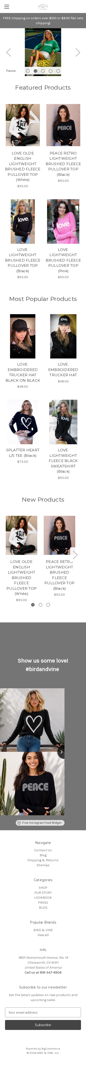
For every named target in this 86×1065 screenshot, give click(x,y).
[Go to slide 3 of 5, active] (43, 71)
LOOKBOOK (43, 898)
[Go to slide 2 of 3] (40, 605)
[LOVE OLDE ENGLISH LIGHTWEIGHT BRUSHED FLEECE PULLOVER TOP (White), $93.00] (23, 125)
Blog (43, 855)
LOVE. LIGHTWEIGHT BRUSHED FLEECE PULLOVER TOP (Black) (23, 260)
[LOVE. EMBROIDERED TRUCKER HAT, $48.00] (63, 336)
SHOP (43, 888)
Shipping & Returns (43, 860)
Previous (8, 52)
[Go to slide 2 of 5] (35, 71)
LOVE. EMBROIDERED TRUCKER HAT (63, 369)
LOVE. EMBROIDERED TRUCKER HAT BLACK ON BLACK (22, 372)
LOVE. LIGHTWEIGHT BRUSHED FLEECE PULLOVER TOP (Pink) (63, 260)
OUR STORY (43, 893)
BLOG (43, 908)
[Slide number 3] (43, 52)
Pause (11, 71)
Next (77, 52)
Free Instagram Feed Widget (42, 823)
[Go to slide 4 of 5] (50, 71)
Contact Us (43, 850)
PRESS (43, 903)
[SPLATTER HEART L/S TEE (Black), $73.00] (23, 422)
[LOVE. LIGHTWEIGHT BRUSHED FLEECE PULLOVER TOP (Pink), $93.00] (63, 221)
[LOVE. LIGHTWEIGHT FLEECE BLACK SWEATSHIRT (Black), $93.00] (63, 422)
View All (43, 935)
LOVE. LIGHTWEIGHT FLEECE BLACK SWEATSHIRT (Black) (63, 461)
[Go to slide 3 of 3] (48, 605)
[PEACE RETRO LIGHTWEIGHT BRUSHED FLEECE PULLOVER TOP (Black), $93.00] (63, 125)
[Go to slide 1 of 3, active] (33, 605)
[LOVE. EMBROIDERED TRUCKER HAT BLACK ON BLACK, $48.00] (23, 336)
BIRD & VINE (43, 930)
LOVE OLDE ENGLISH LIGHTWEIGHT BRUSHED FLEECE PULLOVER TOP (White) (23, 166)
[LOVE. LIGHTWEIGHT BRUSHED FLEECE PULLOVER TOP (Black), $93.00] (23, 221)
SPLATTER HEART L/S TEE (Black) (23, 453)
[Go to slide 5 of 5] (58, 71)
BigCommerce (51, 1048)
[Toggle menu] (6, 6)
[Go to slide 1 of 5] (28, 71)
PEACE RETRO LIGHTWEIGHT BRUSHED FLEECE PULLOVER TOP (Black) (63, 164)
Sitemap (43, 865)
